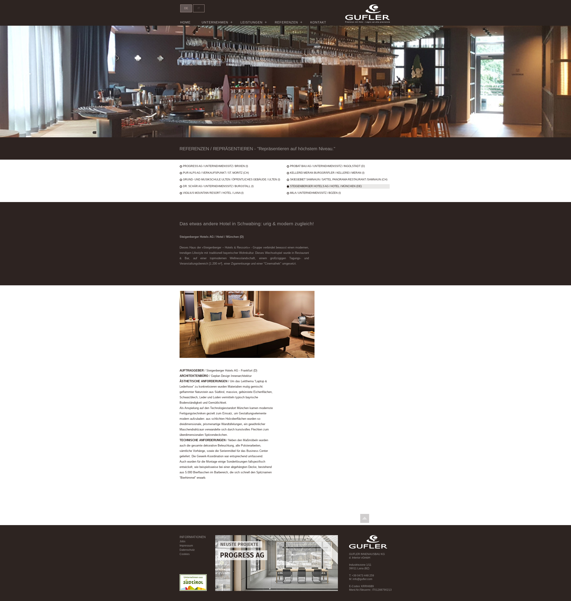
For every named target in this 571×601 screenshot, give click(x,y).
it (199, 8)
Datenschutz (187, 549)
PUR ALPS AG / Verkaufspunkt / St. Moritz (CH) (216, 172)
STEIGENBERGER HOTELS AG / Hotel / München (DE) (326, 186)
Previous (222, 563)
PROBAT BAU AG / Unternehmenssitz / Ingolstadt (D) (327, 166)
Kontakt (318, 22)
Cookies (185, 554)
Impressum (186, 545)
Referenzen (286, 22)
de (186, 8)
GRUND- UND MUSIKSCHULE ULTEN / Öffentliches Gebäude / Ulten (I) (231, 179)
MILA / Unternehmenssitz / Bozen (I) (315, 192)
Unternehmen (215, 22)
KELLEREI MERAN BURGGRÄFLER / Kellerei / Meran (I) (327, 172)
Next (331, 563)
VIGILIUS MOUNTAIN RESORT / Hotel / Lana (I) (213, 192)
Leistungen (251, 22)
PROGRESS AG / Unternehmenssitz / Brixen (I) (215, 166)
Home (185, 22)
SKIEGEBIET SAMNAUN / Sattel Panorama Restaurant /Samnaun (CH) (338, 179)
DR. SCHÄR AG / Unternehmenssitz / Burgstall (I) (218, 186)
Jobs (182, 541)
